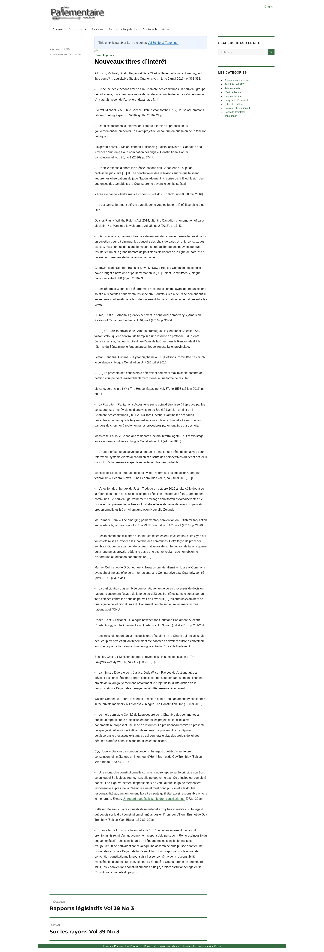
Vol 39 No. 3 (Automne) (163, 42)
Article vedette (232, 88)
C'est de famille (233, 92)
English (269, 6)
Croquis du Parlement (236, 100)
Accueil (57, 29)
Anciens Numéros (155, 29)
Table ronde (231, 116)
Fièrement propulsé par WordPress (202, 946)
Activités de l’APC (234, 84)
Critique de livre (233, 96)
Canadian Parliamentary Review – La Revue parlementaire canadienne (141, 946)
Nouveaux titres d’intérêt (130, 61)
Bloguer (97, 29)
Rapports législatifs (123, 29)
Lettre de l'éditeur (234, 104)
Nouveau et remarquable (65, 54)
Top (315, 943)
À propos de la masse (236, 80)
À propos (75, 29)
